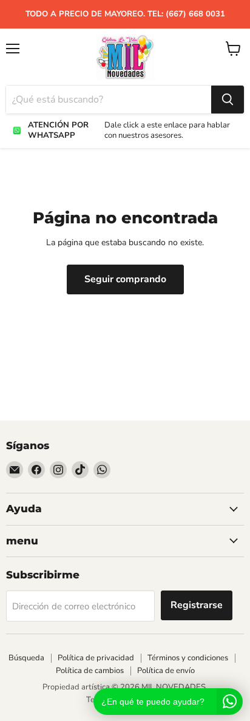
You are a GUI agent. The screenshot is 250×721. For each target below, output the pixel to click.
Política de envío (166, 670)
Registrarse (197, 605)
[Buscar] (227, 99)
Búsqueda (26, 657)
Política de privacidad (96, 657)
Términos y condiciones (187, 657)
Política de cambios (90, 670)
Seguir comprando (125, 279)
